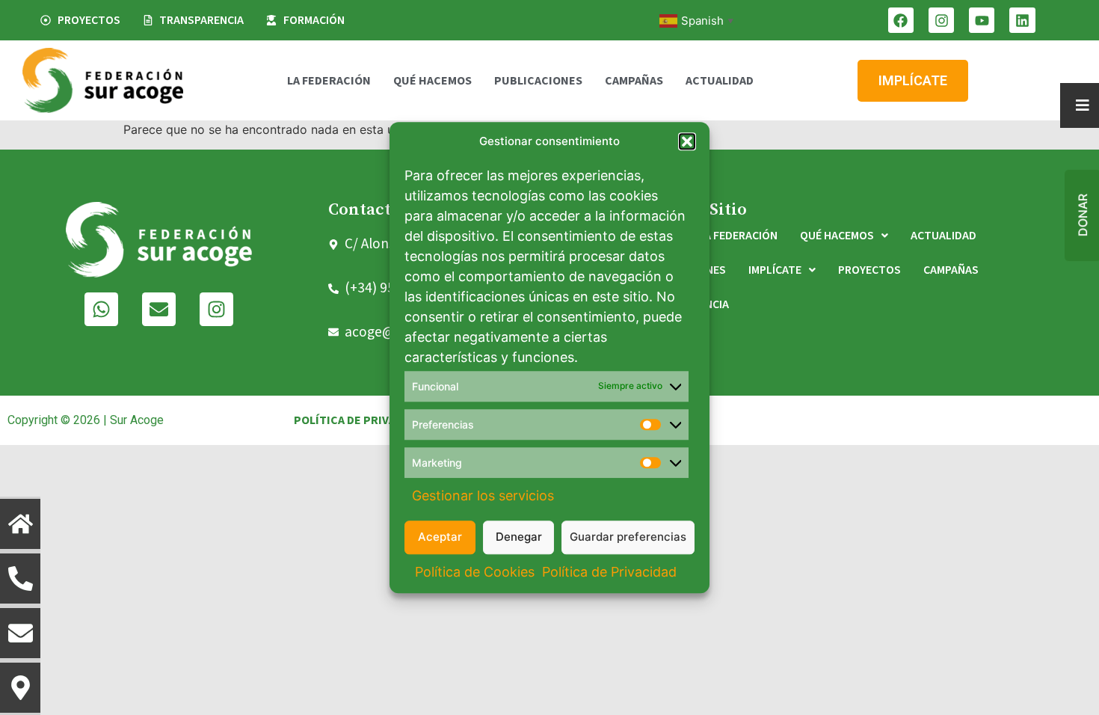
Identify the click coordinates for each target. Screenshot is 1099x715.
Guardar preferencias (628, 537)
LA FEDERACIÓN (329, 81)
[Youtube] (981, 20)
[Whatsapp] (101, 309)
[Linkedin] (1022, 20)
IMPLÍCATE (774, 270)
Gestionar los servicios (483, 495)
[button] (687, 142)
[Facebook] (901, 20)
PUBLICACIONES (538, 81)
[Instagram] (941, 20)
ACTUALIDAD (720, 81)
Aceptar (440, 537)
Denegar (519, 537)
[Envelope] (159, 309)
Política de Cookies (475, 572)
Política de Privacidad (609, 572)
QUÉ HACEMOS (432, 81)
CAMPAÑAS (634, 81)
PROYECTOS (869, 270)
